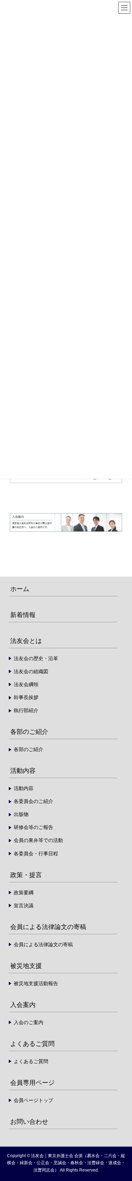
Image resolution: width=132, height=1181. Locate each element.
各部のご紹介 (29, 731)
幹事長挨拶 (26, 697)
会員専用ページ (32, 1082)
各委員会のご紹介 (33, 801)
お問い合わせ (29, 1121)
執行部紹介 (26, 710)
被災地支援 (26, 965)
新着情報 (23, 614)
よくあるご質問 (32, 1043)
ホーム (19, 588)
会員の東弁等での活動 (38, 840)
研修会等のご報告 (33, 827)
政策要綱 (23, 892)
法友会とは (26, 640)
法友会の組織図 (31, 671)
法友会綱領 (26, 684)
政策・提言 (26, 874)
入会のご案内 (28, 1022)
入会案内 (23, 1004)
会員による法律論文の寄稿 (48, 926)
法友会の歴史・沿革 (36, 658)
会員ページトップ (33, 1100)
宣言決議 (23, 905)
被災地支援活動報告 (36, 983)
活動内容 (23, 770)
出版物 (21, 814)
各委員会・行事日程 (36, 853)
